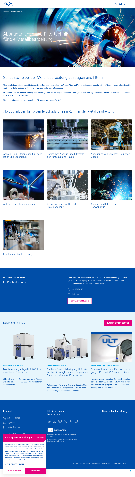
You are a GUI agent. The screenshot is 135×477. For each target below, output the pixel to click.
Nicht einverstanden (14, 471)
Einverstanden (36, 471)
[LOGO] (9, 4)
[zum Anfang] (130, 471)
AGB (124, 463)
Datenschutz (107, 463)
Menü (130, 4)
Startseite (6, 11)
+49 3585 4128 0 (77, 289)
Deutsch (120, 4)
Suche (125, 4)
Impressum (40, 437)
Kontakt (117, 463)
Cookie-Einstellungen (81, 463)
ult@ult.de (75, 294)
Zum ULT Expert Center (118, 323)
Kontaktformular (115, 4)
